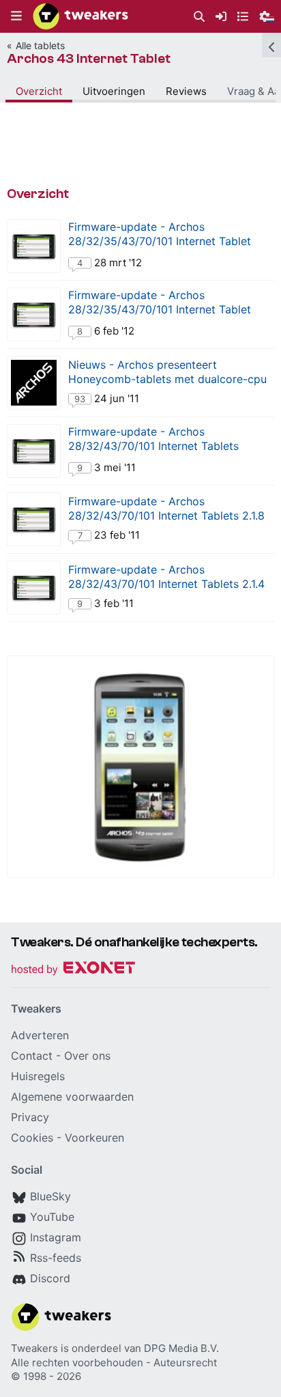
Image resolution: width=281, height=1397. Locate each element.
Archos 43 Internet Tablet (89, 58)
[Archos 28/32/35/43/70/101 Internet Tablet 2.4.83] (34, 246)
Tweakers (34, 1348)
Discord (50, 1278)
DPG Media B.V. (181, 1348)
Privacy (30, 1117)
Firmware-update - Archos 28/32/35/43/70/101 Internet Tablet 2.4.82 (159, 309)
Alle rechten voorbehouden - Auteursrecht (114, 1362)
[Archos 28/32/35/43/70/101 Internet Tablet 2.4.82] (34, 314)
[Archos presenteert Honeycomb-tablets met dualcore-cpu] (34, 383)
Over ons (87, 1055)
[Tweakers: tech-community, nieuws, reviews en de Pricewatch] (80, 16)
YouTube (52, 1217)
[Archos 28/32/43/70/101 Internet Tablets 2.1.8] (34, 519)
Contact (32, 1055)
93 (79, 398)
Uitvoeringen (114, 91)
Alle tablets (40, 45)
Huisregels (38, 1076)
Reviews (186, 91)
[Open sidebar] (271, 45)
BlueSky (50, 1196)
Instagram (55, 1237)
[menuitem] (199, 17)
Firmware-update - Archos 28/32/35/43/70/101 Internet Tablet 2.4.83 (159, 241)
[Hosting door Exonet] (73, 969)
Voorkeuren (94, 1137)
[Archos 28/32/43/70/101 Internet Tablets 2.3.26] (34, 451)
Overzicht (39, 91)
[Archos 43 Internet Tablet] (140, 766)
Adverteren (40, 1035)
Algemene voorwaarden (72, 1096)
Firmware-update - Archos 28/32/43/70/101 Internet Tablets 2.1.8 (166, 508)
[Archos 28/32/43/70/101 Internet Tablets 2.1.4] (34, 588)
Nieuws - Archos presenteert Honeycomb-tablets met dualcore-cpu (167, 372)
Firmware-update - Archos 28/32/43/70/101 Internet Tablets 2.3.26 (153, 446)
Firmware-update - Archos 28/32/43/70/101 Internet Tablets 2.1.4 (166, 577)
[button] (16, 16)
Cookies (32, 1137)
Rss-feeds (55, 1258)
